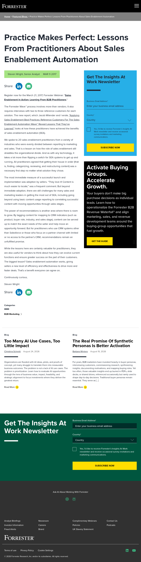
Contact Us (112, 520)
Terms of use (10, 550)
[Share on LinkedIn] (19, 86)
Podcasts (111, 525)
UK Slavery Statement (83, 529)
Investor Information (14, 525)
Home (7, 16)
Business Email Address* (97, 101)
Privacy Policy (27, 550)
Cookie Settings (45, 550)
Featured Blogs (20, 16)
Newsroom (43, 520)
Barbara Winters (80, 351)
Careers (42, 525)
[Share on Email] (28, 86)
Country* (90, 115)
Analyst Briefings (12, 520)
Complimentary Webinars (85, 520)
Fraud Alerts (10, 529)
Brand (41, 529)
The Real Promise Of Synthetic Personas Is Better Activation (103, 343)
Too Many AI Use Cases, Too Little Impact (32, 343)
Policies (76, 525)
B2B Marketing (11, 314)
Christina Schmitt (12, 351)
